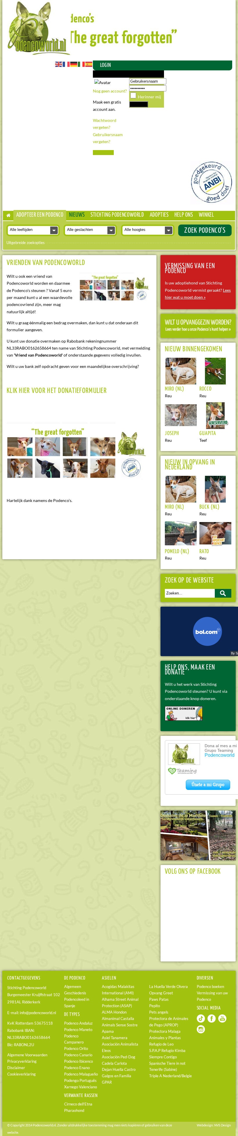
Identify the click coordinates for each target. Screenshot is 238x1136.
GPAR (107, 1082)
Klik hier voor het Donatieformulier (57, 390)
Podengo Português (80, 1080)
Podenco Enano (77, 1068)
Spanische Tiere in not (167, 1063)
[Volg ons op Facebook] (212, 1021)
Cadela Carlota (114, 1063)
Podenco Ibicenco (78, 1061)
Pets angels (158, 1012)
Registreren (103, 152)
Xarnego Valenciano (80, 1087)
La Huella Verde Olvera (168, 986)
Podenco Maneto (78, 1030)
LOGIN (105, 65)
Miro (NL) (174, 389)
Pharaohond (74, 1110)
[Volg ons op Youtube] (222, 1021)
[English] (59, 63)
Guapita (207, 433)
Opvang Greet (161, 993)
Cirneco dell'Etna (78, 1104)
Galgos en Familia (116, 1076)
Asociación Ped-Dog (118, 1057)
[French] (66, 63)
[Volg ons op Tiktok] (201, 1021)
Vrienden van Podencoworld (46, 262)
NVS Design (222, 1125)
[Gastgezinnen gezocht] (198, 329)
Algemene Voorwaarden (27, 1055)
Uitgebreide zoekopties (25, 243)
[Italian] (81, 63)
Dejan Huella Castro (119, 1069)
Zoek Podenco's (205, 230)
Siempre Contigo (163, 1057)
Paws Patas (159, 999)
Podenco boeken (210, 986)
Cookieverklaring (21, 1074)
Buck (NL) (209, 507)
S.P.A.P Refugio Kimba (167, 1050)
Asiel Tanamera (114, 1038)
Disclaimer (16, 1068)
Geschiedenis (75, 993)
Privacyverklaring (22, 1061)
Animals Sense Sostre (120, 1025)
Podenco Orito (76, 1048)
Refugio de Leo (161, 1044)
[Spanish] (89, 63)
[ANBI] (212, 202)
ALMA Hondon (114, 1012)
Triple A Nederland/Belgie (170, 1076)
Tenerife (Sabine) (163, 1069)
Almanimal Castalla (118, 1018)
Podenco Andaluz (78, 1023)
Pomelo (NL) (177, 551)
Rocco (205, 389)
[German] (74, 63)
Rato (204, 551)
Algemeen (72, 986)
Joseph (172, 433)
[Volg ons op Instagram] (201, 1032)
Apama (108, 1031)
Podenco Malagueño (81, 1074)
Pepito (154, 1006)
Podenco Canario (78, 1055)
